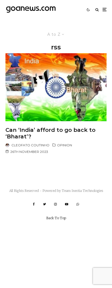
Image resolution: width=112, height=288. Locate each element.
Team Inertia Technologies (82, 191)
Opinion (64, 145)
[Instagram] (55, 204)
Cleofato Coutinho (30, 145)
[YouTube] (66, 204)
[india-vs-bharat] (56, 87)
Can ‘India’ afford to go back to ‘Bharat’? (50, 133)
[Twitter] (44, 204)
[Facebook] (34, 204)
